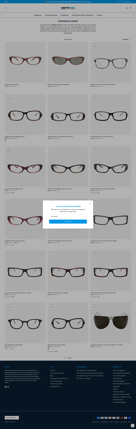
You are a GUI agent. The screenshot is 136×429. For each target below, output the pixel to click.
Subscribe (68, 221)
